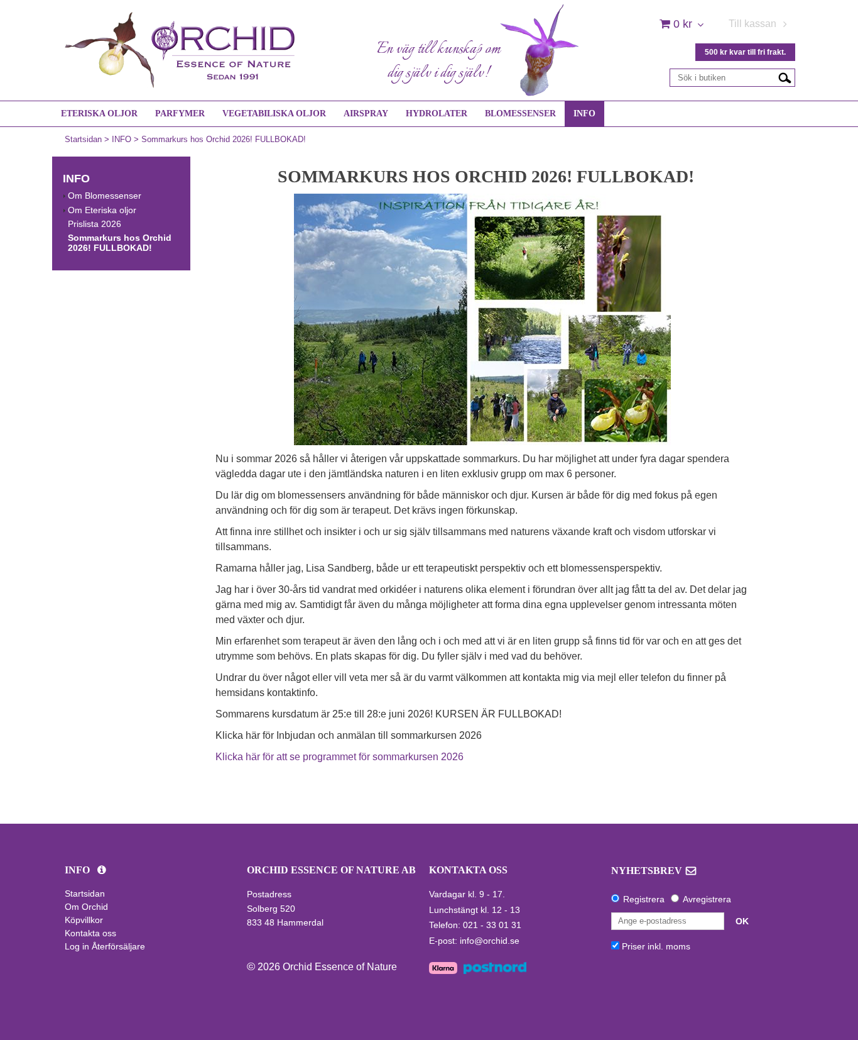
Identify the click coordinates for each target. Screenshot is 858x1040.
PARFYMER (180, 113)
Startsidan (83, 139)
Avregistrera (707, 899)
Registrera (644, 899)
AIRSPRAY (366, 113)
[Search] (784, 77)
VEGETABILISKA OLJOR (274, 113)
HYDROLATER (436, 113)
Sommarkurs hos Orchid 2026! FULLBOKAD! (223, 139)
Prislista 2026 (94, 224)
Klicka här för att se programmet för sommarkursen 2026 (340, 756)
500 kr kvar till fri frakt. (745, 52)
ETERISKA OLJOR (99, 113)
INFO (584, 113)
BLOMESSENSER (520, 113)
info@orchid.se (489, 941)
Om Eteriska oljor (102, 210)
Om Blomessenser (104, 196)
